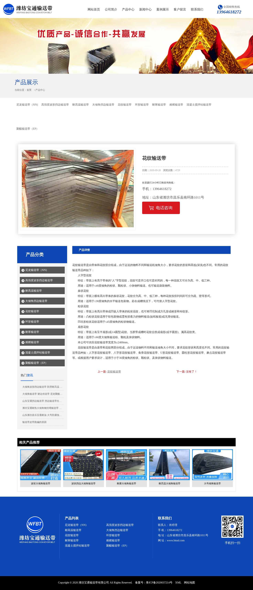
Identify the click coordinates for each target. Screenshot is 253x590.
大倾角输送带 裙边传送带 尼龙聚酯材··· (43, 394)
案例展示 (162, 9)
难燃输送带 (176, 104)
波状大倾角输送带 (40, 483)
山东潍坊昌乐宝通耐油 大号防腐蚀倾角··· (44, 415)
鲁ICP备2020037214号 (159, 582)
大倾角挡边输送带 (103, 104)
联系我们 (197, 9)
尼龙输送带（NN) (27, 104)
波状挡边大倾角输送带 (83, 483)
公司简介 (111, 9)
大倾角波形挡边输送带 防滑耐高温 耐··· (43, 387)
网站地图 (189, 582)
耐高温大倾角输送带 (169, 483)
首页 (29, 90)
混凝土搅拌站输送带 (199, 104)
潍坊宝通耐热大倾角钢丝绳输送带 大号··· (44, 408)
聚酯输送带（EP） (27, 128)
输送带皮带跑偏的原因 (34, 422)
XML (178, 582)
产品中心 (128, 9)
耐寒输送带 (159, 104)
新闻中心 (145, 9)
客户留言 (180, 9)
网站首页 (94, 9)
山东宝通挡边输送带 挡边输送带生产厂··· (44, 401)
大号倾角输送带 (212, 483)
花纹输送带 (124, 104)
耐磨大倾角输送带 (126, 483)
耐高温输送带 (80, 104)
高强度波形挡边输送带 (55, 104)
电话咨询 (164, 208)
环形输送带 (142, 104)
